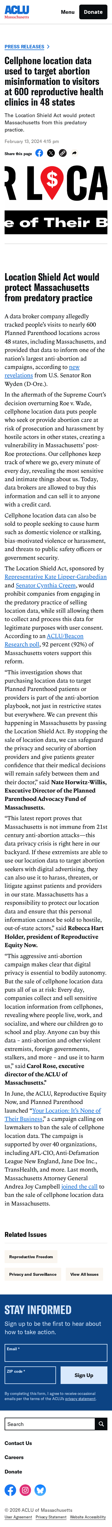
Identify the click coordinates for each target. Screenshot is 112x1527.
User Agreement (18, 1517)
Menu (68, 12)
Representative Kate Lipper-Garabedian (56, 576)
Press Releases (24, 46)
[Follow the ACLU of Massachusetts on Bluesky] (40, 1491)
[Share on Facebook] (39, 155)
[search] (101, 1424)
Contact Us (18, 1443)
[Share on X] (51, 155)
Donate (93, 11)
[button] (63, 154)
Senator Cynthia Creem (46, 585)
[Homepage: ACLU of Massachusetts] (25, 11)
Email (13, 1348)
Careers (14, 1457)
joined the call (79, 1186)
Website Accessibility (88, 1517)
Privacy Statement (51, 1517)
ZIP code (16, 1371)
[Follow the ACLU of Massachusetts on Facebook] (10, 1491)
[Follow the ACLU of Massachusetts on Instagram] (25, 1491)
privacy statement (80, 1398)
